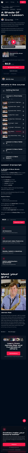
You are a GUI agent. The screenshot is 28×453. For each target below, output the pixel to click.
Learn (7, 2)
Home (2, 6)
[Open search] (18, 2)
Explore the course (13, 70)
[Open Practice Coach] (24, 420)
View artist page (11, 331)
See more (3, 331)
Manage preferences (15, 447)
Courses (6, 6)
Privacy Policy (17, 449)
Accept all (14, 444)
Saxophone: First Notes (15, 6)
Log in (22, 2)
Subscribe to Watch (14, 67)
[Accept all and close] (25, 428)
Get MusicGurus (13, 353)
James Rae (9, 20)
